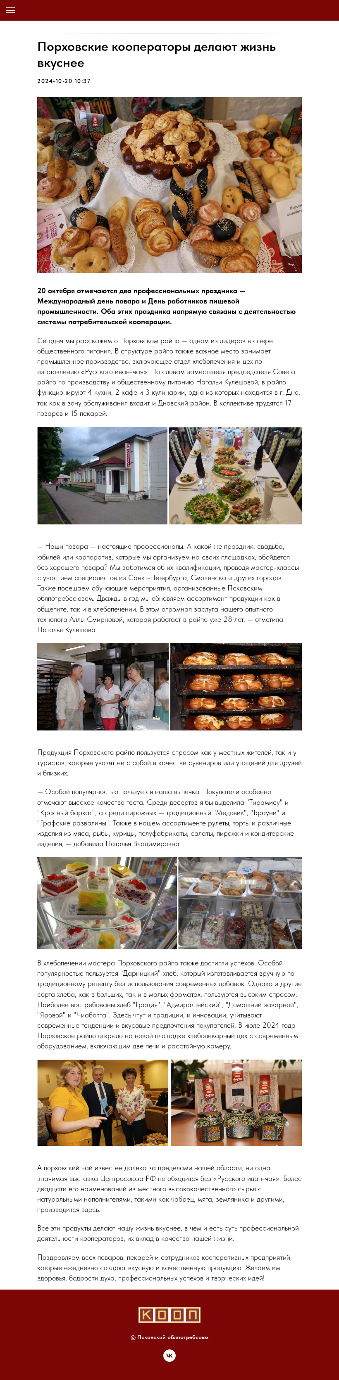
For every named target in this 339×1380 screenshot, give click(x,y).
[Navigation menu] (10, 10)
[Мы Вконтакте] (169, 1359)
